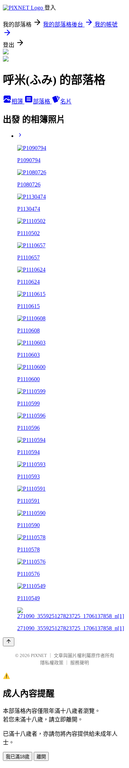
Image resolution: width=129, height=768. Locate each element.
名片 (66, 101)
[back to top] (8, 641)
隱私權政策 (51, 662)
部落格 (42, 101)
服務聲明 (79, 662)
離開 (41, 756)
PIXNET (39, 655)
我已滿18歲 (17, 756)
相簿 (17, 101)
